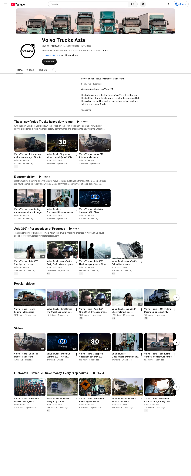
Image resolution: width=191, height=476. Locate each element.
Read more (86, 110)
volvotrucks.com (52, 55)
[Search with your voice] (143, 4)
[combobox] (89, 4)
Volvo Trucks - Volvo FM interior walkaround (102, 79)
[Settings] (168, 4)
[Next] (176, 297)
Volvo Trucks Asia (21, 161)
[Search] (133, 4)
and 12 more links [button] (69, 55)
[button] (86, 110)
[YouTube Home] (17, 4)
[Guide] (5, 4)
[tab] (19, 70)
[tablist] (95, 70)
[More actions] (44, 155)
